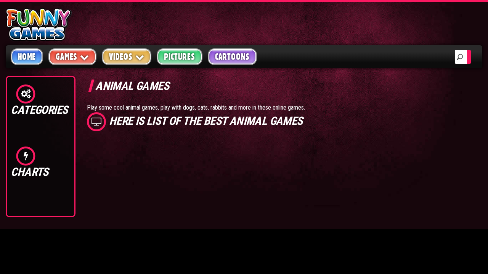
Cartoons (232, 56)
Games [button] (66, 56)
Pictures (179, 56)
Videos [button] (121, 56)
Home (27, 56)
